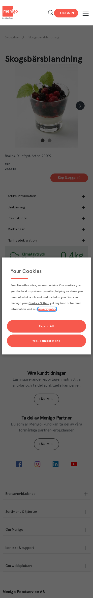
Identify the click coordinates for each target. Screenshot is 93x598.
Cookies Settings (40, 303)
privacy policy (47, 309)
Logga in (66, 13)
